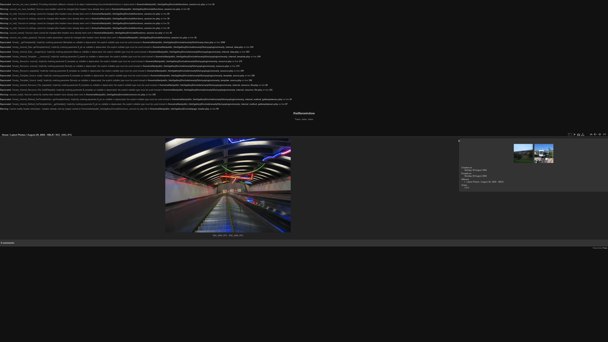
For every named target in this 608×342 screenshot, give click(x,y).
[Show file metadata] (579, 134)
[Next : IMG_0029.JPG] (599, 134)
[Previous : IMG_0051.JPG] (595, 134)
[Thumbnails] (591, 134)
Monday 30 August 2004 (476, 170)
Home (5, 134)
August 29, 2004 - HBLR (40, 134)
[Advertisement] (304, 127)
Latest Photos (18, 134)
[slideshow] (575, 134)
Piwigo (604, 248)
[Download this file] (583, 134)
